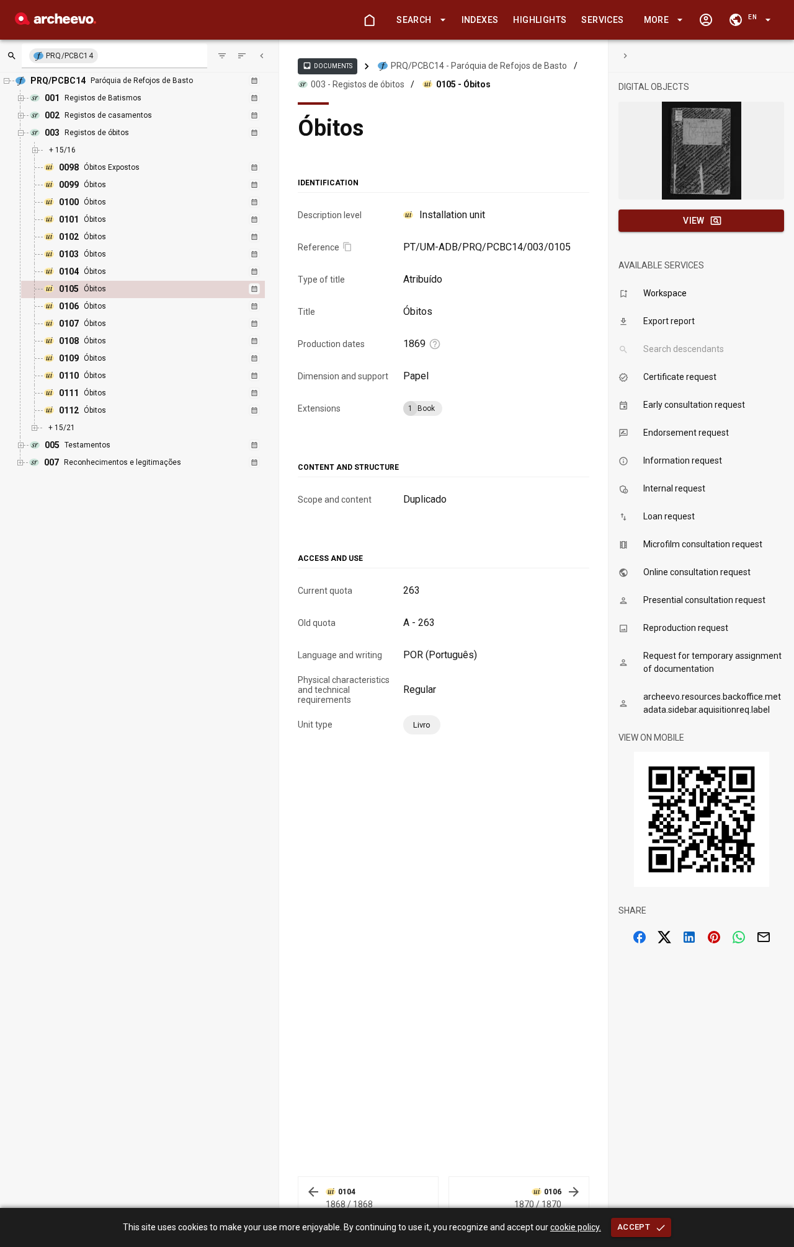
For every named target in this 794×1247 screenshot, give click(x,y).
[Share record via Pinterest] (714, 937)
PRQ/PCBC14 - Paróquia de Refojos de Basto (479, 66)
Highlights (539, 20)
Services (602, 20)
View (694, 221)
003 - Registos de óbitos (357, 84)
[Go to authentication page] (706, 19)
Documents (327, 65)
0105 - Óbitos (463, 84)
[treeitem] (156, 289)
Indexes (480, 20)
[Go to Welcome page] (369, 19)
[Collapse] (262, 56)
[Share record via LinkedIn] (689, 937)
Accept (633, 1227)
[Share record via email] (763, 937)
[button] (418, 20)
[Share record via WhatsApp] (738, 937)
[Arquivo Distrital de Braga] (55, 21)
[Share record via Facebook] (639, 937)
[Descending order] (242, 56)
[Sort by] (222, 56)
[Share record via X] (664, 937)
